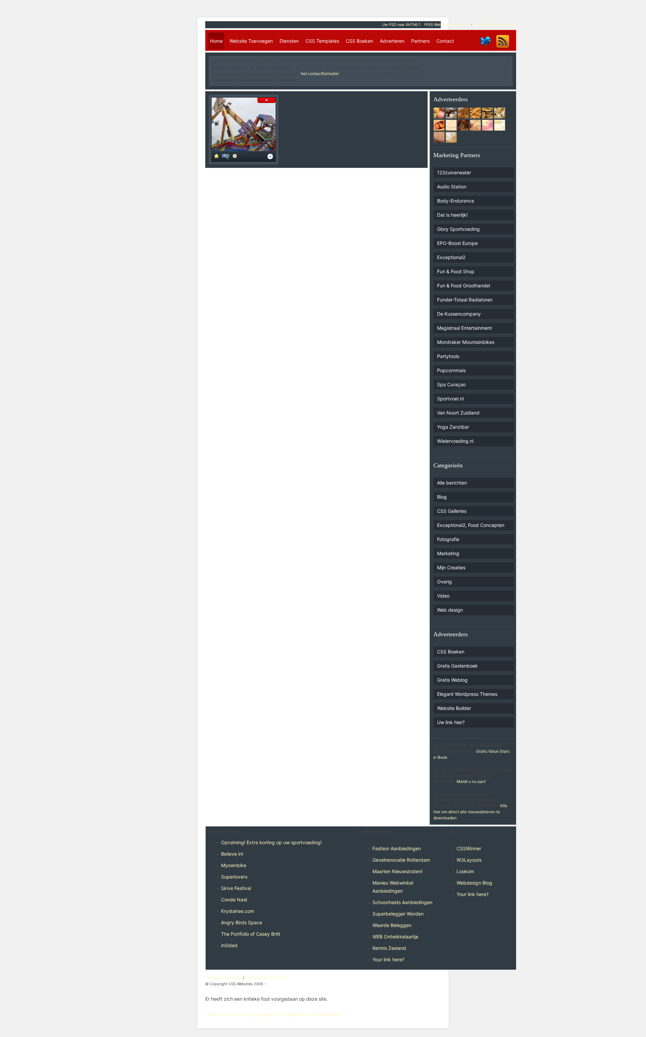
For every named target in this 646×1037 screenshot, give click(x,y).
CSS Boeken (359, 41)
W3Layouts (469, 860)
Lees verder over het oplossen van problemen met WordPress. (273, 1014)
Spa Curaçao (451, 384)
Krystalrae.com (237, 911)
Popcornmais (451, 370)
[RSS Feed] (503, 47)
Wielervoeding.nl (455, 441)
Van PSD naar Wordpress (494, 24)
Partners (420, 41)
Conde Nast (234, 899)
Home (216, 41)
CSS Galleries (451, 511)
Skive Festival (236, 888)
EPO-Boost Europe (457, 243)
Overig (444, 581)
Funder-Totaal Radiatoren (465, 299)
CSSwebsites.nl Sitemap (266, 977)
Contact (445, 41)
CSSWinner (469, 848)
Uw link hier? (451, 722)
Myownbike (233, 865)
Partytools (448, 356)
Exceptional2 (451, 257)
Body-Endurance (455, 201)
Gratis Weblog (452, 680)
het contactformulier (319, 73)
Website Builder (454, 708)
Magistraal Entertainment (464, 328)
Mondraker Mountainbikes (465, 342)
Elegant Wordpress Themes (467, 694)
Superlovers (234, 877)
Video (443, 596)
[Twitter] (485, 47)
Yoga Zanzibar (453, 427)
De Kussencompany (459, 314)
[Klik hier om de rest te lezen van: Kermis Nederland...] (270, 157)
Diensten (289, 41)
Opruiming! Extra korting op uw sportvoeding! (271, 842)
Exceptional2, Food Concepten (470, 525)
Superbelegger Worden (398, 914)
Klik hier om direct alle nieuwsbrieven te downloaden (470, 811)
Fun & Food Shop (455, 271)
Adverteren (392, 41)
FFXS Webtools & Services (447, 24)
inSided (229, 945)
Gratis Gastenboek (457, 666)
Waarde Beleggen (391, 925)
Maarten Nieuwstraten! (397, 871)
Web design (450, 610)
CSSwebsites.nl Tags (223, 977)
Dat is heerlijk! (452, 215)
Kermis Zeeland (389, 948)
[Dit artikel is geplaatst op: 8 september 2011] (234, 157)
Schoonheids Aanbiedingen (402, 902)
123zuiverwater (454, 172)
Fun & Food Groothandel (463, 285)
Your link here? (388, 959)
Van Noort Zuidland (458, 413)
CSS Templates (322, 41)
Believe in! (232, 854)
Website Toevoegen (251, 41)
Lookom (465, 871)
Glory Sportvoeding (458, 229)
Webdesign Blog (474, 883)
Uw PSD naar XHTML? (401, 24)
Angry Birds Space (241, 922)
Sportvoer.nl (450, 398)
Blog (442, 497)
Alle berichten (452, 483)
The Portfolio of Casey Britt (250, 934)
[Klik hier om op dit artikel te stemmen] (216, 157)
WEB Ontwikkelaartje (395, 936)
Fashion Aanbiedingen (396, 848)
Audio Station (451, 186)
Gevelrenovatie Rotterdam (401, 860)
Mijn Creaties (451, 567)
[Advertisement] (470, 69)
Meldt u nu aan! (471, 781)
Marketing (448, 553)
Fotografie (448, 539)
